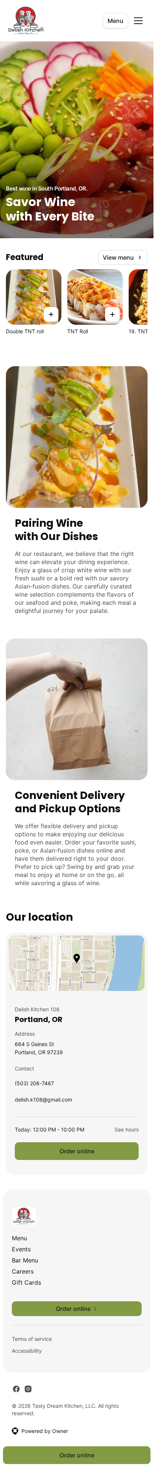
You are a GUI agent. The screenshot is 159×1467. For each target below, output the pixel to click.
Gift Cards (26, 1282)
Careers (23, 1271)
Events (21, 1249)
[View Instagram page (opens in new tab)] (28, 1389)
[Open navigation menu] (138, 20)
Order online (77, 1151)
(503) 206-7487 (34, 1085)
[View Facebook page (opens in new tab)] (16, 1389)
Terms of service (32, 1339)
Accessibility (27, 1351)
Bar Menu (25, 1260)
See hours (127, 1129)
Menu (116, 20)
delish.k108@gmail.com (43, 1101)
